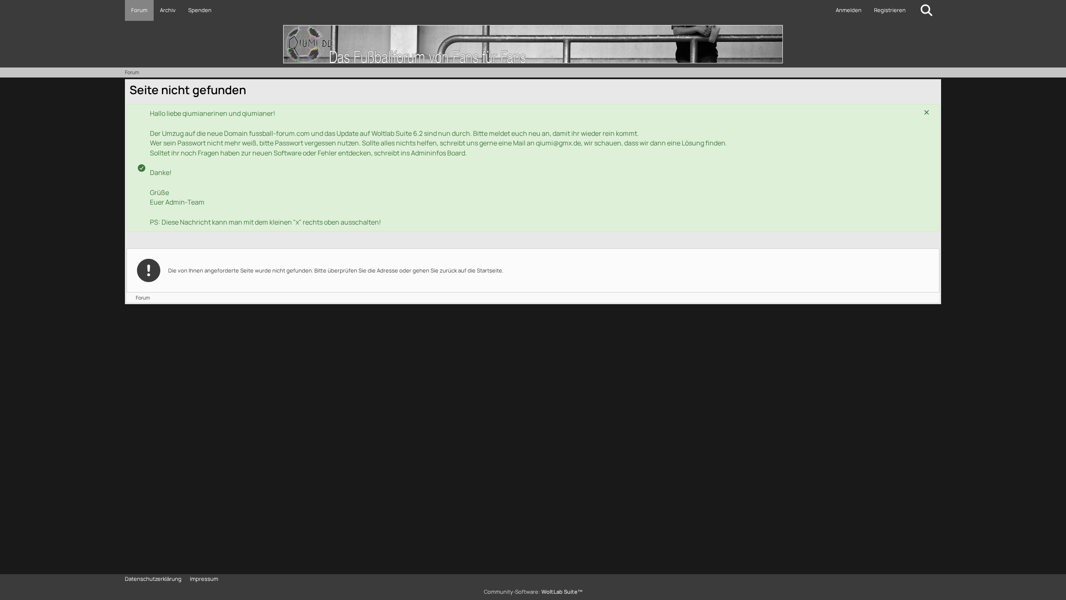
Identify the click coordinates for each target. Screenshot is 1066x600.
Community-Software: (533, 591)
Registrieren (890, 10)
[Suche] (926, 10)
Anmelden (849, 10)
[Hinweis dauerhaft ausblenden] (926, 113)
